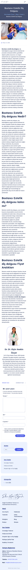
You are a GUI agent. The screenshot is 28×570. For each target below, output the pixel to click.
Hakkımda (17, 512)
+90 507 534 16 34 (12, 559)
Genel (7, 482)
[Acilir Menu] (22, 1)
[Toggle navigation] (25, 1)
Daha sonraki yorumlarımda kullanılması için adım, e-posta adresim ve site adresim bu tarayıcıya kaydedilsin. (14, 430)
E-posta (5, 421)
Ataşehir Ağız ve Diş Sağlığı (10, 468)
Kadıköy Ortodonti (7, 542)
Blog (15, 519)
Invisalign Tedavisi (8, 463)
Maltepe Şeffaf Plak (8, 539)
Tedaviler (5, 514)
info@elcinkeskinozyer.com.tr (13, 562)
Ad (4, 414)
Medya (4, 522)
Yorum (5, 396)
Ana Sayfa (5, 512)
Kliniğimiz (5, 519)
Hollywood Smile (8, 465)
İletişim (16, 522)
